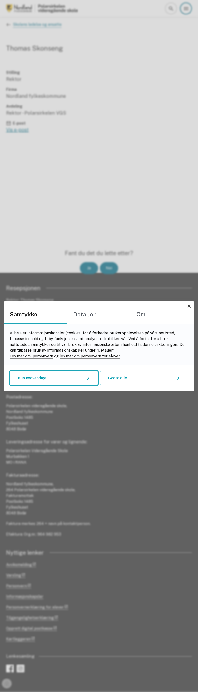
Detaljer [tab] (84, 314)
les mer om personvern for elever (90, 356)
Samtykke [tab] (23, 314)
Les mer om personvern (31, 356)
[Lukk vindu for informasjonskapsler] (189, 306)
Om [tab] (141, 314)
